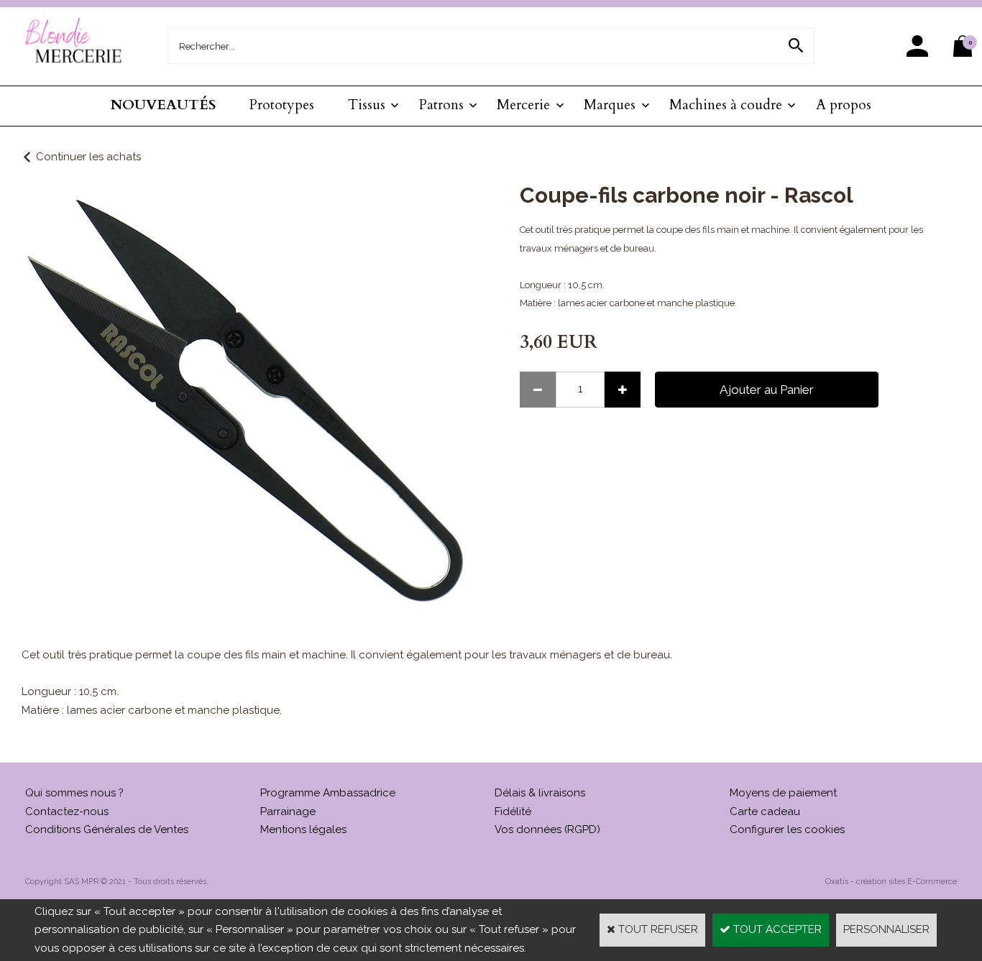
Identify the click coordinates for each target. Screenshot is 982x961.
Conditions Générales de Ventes (106, 829)
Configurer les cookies (787, 829)
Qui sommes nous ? (74, 792)
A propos (843, 105)
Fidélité (513, 811)
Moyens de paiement (783, 792)
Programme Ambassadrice (327, 792)
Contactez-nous (67, 811)
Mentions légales (303, 829)
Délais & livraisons (540, 792)
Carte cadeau (765, 811)
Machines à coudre (725, 105)
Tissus (366, 105)
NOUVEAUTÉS (163, 105)
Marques (609, 105)
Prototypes (281, 105)
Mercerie (523, 105)
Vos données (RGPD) (547, 829)
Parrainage (288, 811)
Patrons (441, 105)
